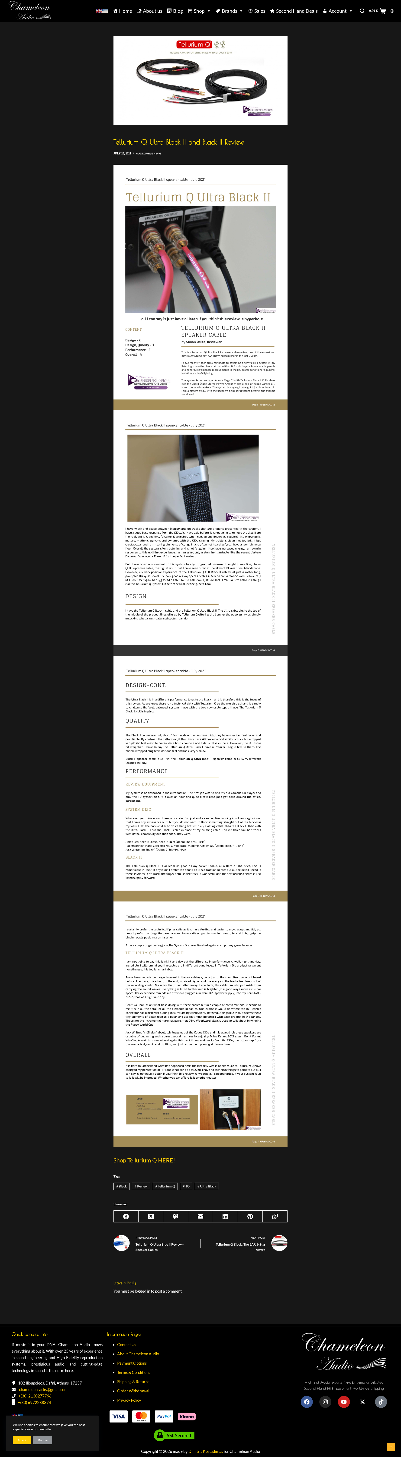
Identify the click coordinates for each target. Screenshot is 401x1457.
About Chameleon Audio (138, 1353)
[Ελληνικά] (105, 11)
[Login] (392, 11)
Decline (43, 1440)
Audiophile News (148, 153)
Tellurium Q (165, 1186)
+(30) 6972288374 (34, 1402)
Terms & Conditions (133, 1372)
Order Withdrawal (133, 1390)
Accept (21, 1440)
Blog (178, 11)
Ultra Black (206, 1186)
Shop (199, 11)
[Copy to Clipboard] (275, 1216)
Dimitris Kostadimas (205, 1451)
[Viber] (175, 1216)
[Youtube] (344, 1402)
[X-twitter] (362, 1402)
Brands (229, 11)
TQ (186, 1186)
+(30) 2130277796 (35, 1396)
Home (125, 11)
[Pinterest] (250, 1216)
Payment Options (132, 1363)
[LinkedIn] (225, 1216)
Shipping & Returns (133, 1381)
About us (152, 11)
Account (338, 11)
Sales (259, 11)
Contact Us (126, 1344)
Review (141, 1186)
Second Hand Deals (297, 11)
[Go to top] (391, 1447)
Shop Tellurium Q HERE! (144, 1160)
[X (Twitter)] (151, 1216)
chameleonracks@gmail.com (43, 1389)
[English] (99, 11)
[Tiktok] (381, 1402)
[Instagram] (325, 1402)
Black (121, 1186)
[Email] (200, 1216)
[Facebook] (126, 1216)
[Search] (362, 11)
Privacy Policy (129, 1400)
